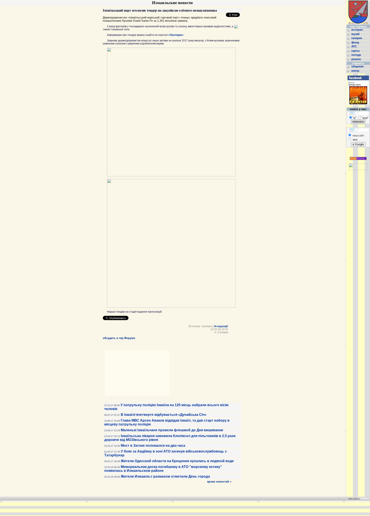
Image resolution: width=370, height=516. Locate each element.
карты (356, 50)
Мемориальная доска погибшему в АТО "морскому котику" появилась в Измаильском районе (163, 468)
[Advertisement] (119, 508)
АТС (354, 46)
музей (355, 34)
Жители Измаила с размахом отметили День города (165, 476)
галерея (357, 38)
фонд (355, 42)
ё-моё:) (364, 498)
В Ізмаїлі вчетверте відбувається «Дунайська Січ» (163, 414)
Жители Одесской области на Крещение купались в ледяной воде (177, 461)
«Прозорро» (176, 34)
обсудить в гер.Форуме (119, 338)
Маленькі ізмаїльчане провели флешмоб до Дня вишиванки (172, 430)
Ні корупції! (221, 326)
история (357, 29)
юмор (355, 70)
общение (357, 66)
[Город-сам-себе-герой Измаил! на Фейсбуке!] (358, 106)
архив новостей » (219, 481)
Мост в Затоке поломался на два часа (153, 445)
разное (356, 59)
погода (356, 54)
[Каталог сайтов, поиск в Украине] (358, 169)
